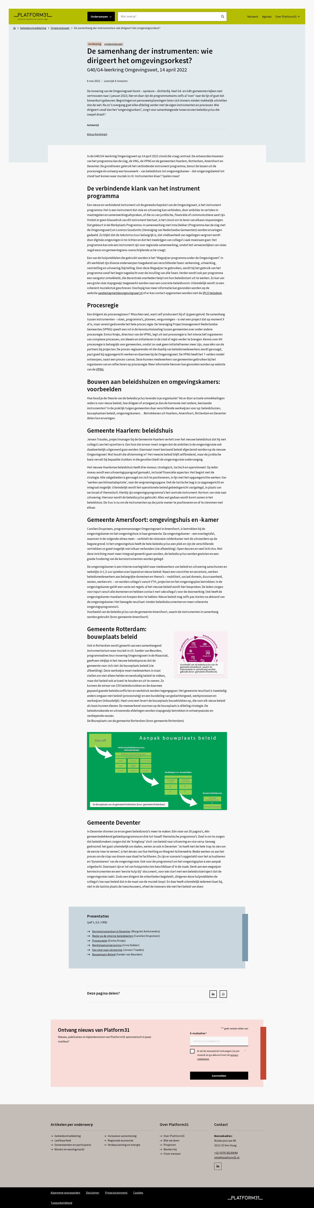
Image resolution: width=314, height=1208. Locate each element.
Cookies (138, 1192)
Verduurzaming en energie (124, 1145)
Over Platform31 (286, 16)
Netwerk (252, 16)
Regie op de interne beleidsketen (112, 936)
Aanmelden (219, 1075)
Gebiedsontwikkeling (68, 1136)
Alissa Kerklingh (97, 134)
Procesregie (99, 940)
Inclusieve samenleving (122, 1136)
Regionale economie (120, 1140)
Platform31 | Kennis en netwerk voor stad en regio (33, 16)
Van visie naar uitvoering (107, 950)
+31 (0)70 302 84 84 (225, 1153)
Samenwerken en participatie (73, 1145)
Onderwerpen (99, 16)
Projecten (170, 1145)
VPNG (100, 369)
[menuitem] (252, 16)
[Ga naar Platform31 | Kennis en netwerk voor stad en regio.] (14, 28)
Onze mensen (172, 1153)
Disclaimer (92, 1192)
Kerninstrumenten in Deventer (111, 931)
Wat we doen (171, 1140)
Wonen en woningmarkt (69, 1149)
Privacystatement (116, 1192)
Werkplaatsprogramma (107, 945)
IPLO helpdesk (212, 293)
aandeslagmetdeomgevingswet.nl (120, 293)
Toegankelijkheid (61, 1203)
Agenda (266, 16)
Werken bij (170, 1149)
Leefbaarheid (63, 1140)
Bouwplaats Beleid (103, 954)
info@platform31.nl (226, 1157)
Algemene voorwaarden (65, 1192)
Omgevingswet (113, 44)
